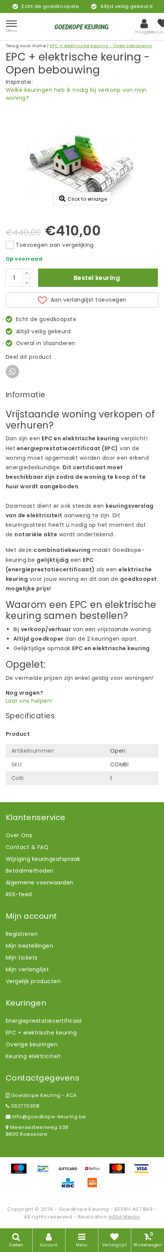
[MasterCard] (120, 1172)
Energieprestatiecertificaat (44, 1021)
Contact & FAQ (27, 847)
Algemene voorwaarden (40, 882)
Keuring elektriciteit (33, 1056)
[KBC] (70, 1186)
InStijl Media (124, 1216)
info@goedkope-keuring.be (49, 1116)
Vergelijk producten (33, 981)
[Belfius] (95, 1172)
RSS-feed (19, 894)
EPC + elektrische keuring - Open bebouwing (101, 46)
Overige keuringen (32, 1044)
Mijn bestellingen (29, 946)
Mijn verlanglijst (27, 969)
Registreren (22, 934)
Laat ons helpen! (29, 701)
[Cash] (70, 1172)
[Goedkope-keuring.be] (82, 26)
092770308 (24, 1106)
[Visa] (143, 1172)
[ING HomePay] (94, 1186)
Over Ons (19, 835)
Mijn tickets (22, 957)
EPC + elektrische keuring (41, 1032)
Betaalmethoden (30, 871)
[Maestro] (21, 1172)
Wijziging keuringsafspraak (43, 859)
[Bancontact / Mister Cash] (46, 1172)
